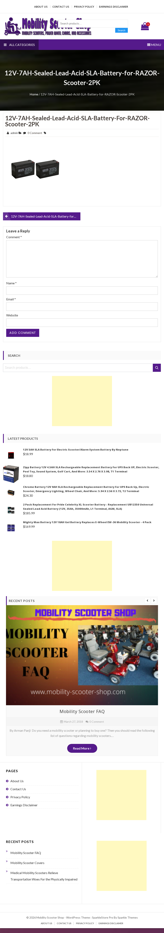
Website (12, 315)
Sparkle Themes (128, 917)
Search (121, 30)
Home (34, 94)
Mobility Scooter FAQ (82, 711)
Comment (14, 237)
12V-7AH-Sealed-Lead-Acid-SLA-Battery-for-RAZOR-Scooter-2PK (77, 121)
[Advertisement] (82, 401)
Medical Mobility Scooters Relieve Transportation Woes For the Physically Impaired (43, 876)
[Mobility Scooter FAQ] (82, 655)
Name (11, 283)
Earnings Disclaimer (113, 6)
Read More (81, 748)
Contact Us (60, 6)
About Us (41, 6)
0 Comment (35, 133)
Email (11, 299)
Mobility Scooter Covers (27, 863)
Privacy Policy (84, 6)
